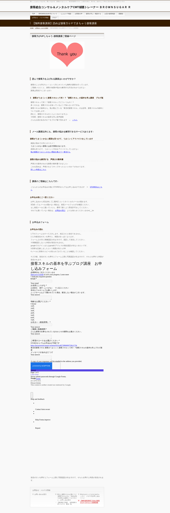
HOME (32, 28)
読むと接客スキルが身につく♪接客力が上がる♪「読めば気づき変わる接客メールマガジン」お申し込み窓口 (67, 497)
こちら (74, 120)
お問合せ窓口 (60, 210)
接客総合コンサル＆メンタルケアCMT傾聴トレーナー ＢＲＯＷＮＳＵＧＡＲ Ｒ (80, 7)
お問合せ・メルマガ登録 (41, 28)
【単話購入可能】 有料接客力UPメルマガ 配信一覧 (67, 503)
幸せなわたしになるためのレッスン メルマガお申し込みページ (90, 496)
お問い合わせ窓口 (40, 494)
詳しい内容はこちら (38, 169)
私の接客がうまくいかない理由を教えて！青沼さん (51, 152)
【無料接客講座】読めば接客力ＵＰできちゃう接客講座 (90, 501)
